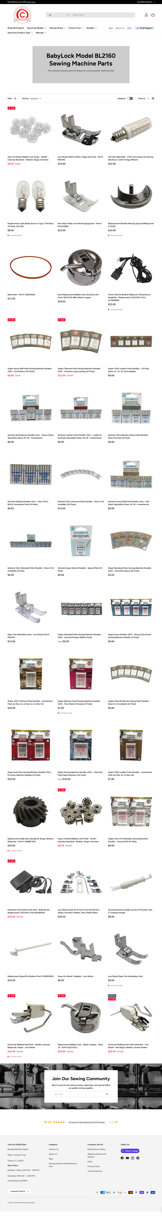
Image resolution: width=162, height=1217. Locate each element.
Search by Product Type (19, 32)
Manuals (40, 32)
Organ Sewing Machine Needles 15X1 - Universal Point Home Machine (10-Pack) (80, 773)
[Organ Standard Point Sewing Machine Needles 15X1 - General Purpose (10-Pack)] (131, 541)
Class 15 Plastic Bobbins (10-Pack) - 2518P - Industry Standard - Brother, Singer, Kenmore (28, 158)
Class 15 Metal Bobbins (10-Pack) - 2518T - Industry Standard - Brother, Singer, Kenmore (78, 840)
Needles (90, 28)
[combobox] (90, 14)
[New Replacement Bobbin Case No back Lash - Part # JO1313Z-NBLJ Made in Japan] (81, 267)
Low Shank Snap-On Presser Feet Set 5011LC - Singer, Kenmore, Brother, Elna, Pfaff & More (79, 911)
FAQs (129, 28)
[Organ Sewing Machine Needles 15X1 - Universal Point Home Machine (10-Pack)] (81, 745)
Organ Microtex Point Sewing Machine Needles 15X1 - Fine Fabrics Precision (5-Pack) (79, 702)
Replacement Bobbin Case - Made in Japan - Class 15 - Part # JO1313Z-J (80, 1046)
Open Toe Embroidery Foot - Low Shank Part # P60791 (28, 635)
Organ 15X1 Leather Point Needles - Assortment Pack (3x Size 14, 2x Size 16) (130, 773)
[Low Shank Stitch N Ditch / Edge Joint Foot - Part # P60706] (81, 130)
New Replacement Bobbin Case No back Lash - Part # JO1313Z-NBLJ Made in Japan (79, 296)
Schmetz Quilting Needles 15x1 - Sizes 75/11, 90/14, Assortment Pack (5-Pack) (28, 503)
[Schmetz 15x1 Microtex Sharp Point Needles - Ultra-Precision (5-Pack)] (131, 408)
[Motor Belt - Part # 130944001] (31, 267)
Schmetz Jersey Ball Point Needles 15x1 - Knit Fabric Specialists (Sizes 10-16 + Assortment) (128, 503)
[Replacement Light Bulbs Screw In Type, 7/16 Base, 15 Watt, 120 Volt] (31, 196)
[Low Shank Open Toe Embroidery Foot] (131, 949)
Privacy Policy (94, 1166)
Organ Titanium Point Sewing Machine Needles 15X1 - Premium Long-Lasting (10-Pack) (79, 370)
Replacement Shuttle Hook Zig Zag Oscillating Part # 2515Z (131, 224)
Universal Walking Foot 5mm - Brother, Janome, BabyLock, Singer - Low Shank (29, 1046)
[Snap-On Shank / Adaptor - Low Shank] (81, 949)
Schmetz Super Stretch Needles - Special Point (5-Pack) (80, 569)
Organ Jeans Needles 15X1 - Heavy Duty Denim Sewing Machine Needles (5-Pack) (129, 635)
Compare (122, 98)
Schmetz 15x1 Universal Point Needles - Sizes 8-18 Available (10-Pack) (81, 503)
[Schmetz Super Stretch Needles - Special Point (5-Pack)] (81, 541)
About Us (120, 28)
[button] (153, 14)
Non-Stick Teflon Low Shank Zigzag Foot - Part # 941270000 (80, 224)
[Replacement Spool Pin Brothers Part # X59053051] (31, 949)
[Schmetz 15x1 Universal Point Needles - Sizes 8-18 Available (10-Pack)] (81, 474)
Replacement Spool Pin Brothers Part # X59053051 (31, 976)
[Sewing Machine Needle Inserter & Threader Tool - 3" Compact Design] (131, 883)
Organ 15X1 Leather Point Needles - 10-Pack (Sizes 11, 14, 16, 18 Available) (128, 370)
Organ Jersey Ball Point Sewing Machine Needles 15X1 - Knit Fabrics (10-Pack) (30, 370)
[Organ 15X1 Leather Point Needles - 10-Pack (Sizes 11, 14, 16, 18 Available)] (131, 341)
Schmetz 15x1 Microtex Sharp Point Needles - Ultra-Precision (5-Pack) (128, 436)
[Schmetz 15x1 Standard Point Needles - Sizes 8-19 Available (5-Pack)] (31, 541)
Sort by (25, 98)
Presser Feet (75, 28)
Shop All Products (16, 28)
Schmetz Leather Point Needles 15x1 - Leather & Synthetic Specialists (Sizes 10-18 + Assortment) (80, 436)
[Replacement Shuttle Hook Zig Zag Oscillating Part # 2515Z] (131, 196)
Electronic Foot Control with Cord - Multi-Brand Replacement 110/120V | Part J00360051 (28, 911)
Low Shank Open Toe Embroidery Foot (125, 976)
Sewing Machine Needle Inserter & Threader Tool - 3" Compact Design (130, 911)
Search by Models (35, 28)
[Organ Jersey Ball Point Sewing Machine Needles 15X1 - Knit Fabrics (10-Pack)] (31, 341)
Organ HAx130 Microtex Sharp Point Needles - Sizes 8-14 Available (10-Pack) (129, 702)
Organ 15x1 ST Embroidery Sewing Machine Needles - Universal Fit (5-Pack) (128, 840)
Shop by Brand (56, 28)
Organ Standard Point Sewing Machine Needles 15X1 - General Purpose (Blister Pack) (79, 635)
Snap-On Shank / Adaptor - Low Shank (75, 976)
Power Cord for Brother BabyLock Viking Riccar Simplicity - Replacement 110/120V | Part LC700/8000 (129, 297)
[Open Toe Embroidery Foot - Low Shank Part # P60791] (31, 607)
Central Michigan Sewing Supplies (24, 1202)
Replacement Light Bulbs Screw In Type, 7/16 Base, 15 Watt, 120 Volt (31, 224)
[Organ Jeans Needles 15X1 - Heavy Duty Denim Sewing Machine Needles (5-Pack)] (131, 607)
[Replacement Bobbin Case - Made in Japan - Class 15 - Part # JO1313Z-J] (81, 1017)
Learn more (30, 2)
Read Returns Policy (96, 1149)
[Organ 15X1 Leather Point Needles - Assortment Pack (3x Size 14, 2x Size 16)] (131, 745)
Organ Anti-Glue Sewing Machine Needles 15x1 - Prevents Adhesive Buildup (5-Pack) (30, 773)
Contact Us (54, 1149)
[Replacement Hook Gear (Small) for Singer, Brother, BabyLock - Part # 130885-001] (31, 811)
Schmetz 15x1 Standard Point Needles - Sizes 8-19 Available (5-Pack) (31, 569)
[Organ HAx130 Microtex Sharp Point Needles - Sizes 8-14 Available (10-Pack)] (131, 674)
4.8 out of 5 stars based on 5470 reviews (87, 1122)
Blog (111, 28)
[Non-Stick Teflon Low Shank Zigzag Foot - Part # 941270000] (81, 196)
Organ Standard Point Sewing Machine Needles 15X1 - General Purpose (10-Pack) (129, 569)
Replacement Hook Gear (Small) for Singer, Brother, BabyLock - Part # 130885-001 (31, 840)
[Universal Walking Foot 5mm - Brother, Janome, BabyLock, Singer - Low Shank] (31, 1017)
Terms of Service (95, 1171)
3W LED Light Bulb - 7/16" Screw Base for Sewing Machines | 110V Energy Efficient (130, 158)
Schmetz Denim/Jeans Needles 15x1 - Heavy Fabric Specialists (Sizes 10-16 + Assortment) (31, 436)
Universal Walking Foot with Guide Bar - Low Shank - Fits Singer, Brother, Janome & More (128, 1046)
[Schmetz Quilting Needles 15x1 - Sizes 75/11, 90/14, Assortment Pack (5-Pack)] (31, 474)
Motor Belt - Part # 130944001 (21, 294)
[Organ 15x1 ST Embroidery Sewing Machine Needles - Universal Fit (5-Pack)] (131, 811)
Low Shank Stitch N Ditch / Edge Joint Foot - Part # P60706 (80, 158)
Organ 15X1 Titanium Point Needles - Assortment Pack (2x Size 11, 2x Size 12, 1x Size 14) (30, 702)
